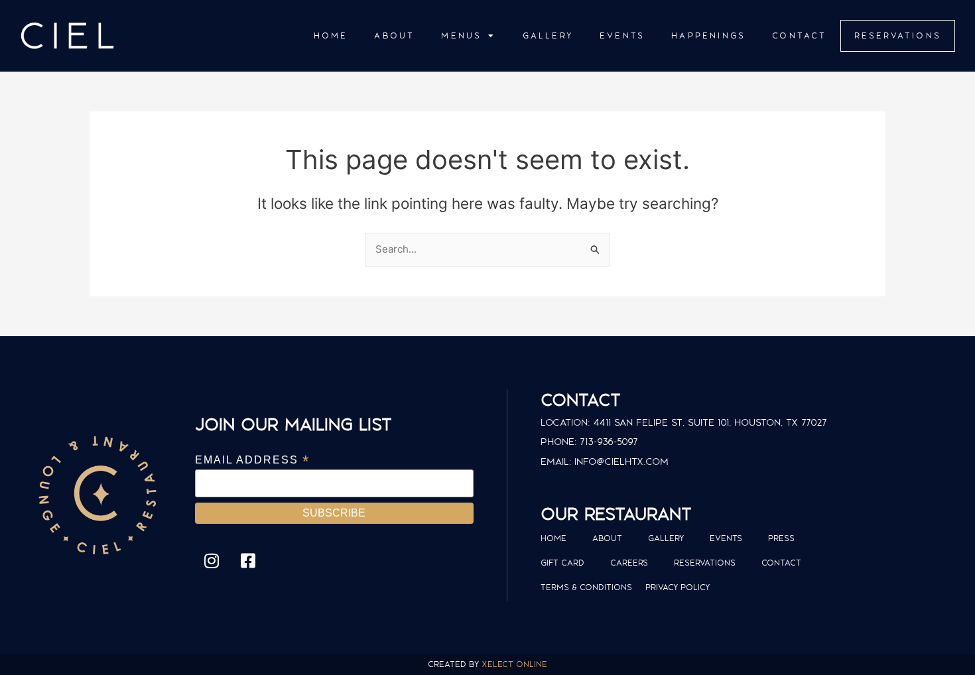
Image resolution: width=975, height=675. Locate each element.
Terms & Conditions (586, 587)
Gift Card (562, 563)
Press (781, 538)
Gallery (548, 35)
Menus (461, 35)
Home (331, 35)
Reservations (897, 35)
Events (622, 35)
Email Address (252, 459)
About (394, 35)
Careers (629, 563)
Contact (799, 35)
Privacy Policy (677, 587)
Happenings (708, 35)
